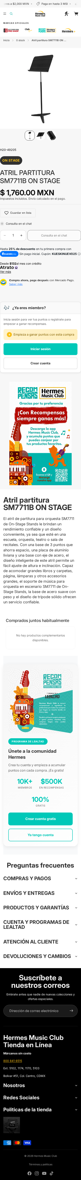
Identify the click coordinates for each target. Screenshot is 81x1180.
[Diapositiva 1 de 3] (29, 135)
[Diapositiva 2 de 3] (40, 135)
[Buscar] (13, 14)
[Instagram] (36, 1173)
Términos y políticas (40, 1164)
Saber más (16, 284)
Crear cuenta (40, 363)
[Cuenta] (66, 13)
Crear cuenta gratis (40, 819)
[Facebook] (29, 1173)
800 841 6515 (12, 1060)
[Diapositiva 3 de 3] (51, 135)
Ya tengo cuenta (41, 835)
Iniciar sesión (40, 349)
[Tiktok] (51, 1173)
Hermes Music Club (45, 1155)
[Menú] (5, 13)
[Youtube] (44, 1173)
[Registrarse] (71, 1011)
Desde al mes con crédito (21, 268)
